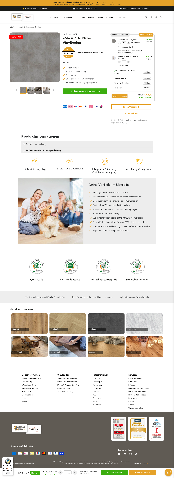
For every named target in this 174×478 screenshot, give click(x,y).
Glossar (131, 405)
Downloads (132, 398)
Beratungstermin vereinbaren (139, 388)
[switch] (8, 473)
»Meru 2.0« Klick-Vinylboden (29, 27)
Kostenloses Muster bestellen (87, 91)
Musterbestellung (135, 378)
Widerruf (96, 401)
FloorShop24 (97, 382)
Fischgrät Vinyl (27, 382)
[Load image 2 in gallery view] (31, 90)
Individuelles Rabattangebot (138, 391)
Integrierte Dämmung (30, 388)
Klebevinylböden (63, 388)
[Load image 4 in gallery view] (46, 90)
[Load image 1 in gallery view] (23, 90)
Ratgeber (131, 385)
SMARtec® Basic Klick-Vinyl (67, 378)
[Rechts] (53, 90)
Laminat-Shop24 (19, 463)
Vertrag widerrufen (135, 408)
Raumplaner (132, 382)
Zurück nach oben (139, 463)
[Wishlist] (145, 17)
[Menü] (170, 473)
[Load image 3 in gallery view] (38, 90)
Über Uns (96, 378)
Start (12, 27)
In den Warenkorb (131, 107)
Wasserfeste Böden (29, 385)
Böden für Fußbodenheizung (32, 378)
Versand (96, 391)
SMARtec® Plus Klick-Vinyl (67, 382)
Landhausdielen (27, 395)
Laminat (25, 398)
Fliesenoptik (26, 391)
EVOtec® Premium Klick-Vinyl (68, 385)
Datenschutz (97, 398)
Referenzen (97, 385)
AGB (94, 395)
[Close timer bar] (171, 3)
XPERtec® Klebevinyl (65, 391)
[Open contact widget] (168, 472)
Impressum (97, 405)
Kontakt (131, 401)
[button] (151, 17)
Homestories (97, 388)
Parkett (25, 401)
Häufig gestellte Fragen (137, 395)
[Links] (16, 90)
